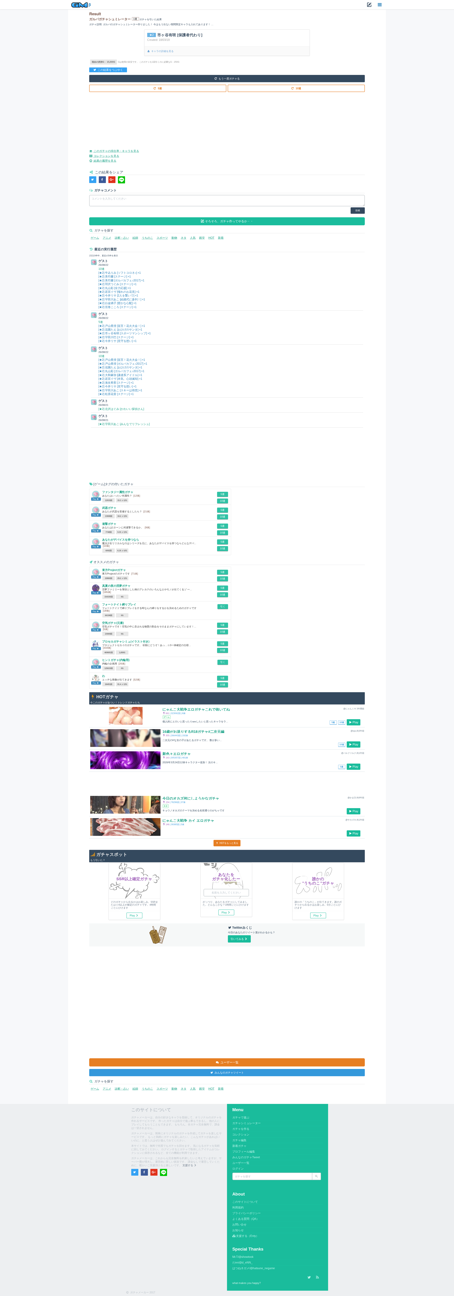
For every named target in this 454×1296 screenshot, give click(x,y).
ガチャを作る (240, 1128)
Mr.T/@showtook (242, 1256)
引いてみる (238, 938)
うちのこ (147, 237)
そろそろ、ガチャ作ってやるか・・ (228, 221)
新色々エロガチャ (176, 754)
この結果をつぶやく (110, 69)
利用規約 (238, 1207)
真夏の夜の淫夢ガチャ (116, 585)
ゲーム (95, 237)
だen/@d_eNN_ (242, 1262)
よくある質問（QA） (245, 1218)
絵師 (135, 237)
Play (355, 722)
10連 (298, 88)
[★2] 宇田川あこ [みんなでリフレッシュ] (124, 424)
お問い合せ (239, 1224)
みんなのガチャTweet (246, 1157)
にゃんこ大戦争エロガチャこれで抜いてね (196, 709)
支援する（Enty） (247, 1235)
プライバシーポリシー (246, 1213)
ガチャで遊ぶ (240, 1117)
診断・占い (122, 237)
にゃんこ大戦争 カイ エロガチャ (188, 821)
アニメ (107, 237)
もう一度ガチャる (229, 78)
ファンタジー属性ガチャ (117, 492)
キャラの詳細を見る (162, 51)
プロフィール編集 (243, 1151)
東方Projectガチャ (114, 569)
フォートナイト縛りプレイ (119, 604)
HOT (211, 237)
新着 (221, 237)
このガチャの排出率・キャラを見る (116, 151)
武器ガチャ (109, 507)
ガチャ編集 (239, 1140)
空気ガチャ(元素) (113, 622)
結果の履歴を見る (104, 160)
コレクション (240, 1134)
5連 (159, 88)
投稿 (357, 210)
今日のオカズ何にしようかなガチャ (190, 798)
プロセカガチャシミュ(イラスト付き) (125, 641)
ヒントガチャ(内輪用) (115, 659)
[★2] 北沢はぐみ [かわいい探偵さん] (121, 408)
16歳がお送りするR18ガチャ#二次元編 (193, 732)
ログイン (238, 1168)
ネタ (183, 237)
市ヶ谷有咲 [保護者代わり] (179, 35)
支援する (188, 1165)
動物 (174, 237)
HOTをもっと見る (228, 843)
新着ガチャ (239, 1145)
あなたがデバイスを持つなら (120, 539)
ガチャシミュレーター (246, 1123)
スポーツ (162, 237)
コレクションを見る (106, 155)
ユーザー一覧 (229, 1062)
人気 (193, 237)
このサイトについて (245, 1201)
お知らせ (238, 1230)
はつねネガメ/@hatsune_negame (253, 1268)
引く (222, 606)
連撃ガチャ (109, 523)
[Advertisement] (195, 118)
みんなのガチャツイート (229, 1072)
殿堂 (202, 237)
